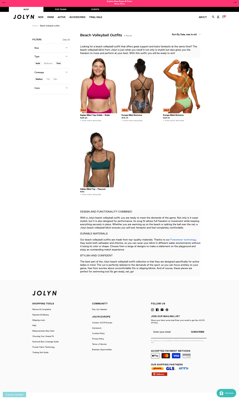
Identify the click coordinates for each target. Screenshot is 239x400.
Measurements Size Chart (43, 331)
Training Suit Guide (40, 352)
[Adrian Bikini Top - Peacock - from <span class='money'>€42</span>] (98, 159)
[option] (119, 2)
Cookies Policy (98, 333)
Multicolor (48, 63)
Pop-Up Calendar (99, 309)
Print (59, 63)
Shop (26, 9)
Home (34, 26)
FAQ (34, 325)
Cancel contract (14, 394)
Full (48, 79)
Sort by (176, 34)
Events (95, 9)
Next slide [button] (234, 2)
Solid (38, 63)
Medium (39, 79)
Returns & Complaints (41, 309)
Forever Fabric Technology (43, 347)
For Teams (60, 9)
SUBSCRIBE (197, 332)
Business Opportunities (102, 349)
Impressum (97, 328)
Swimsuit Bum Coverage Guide (45, 342)
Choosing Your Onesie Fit (43, 336)
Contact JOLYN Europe (102, 323)
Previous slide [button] (4, 2)
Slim (55, 79)
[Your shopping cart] (224, 20)
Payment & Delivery (40, 315)
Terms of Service (99, 344)
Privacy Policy (98, 339)
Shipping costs (38, 320)
